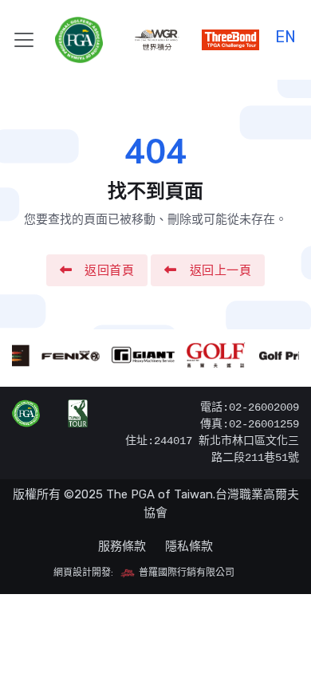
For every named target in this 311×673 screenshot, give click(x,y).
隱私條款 (189, 546)
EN (285, 34)
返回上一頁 (221, 270)
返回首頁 (109, 270)
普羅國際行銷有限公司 (185, 572)
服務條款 (122, 546)
